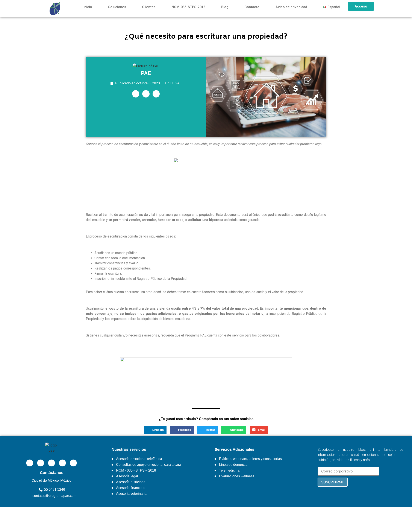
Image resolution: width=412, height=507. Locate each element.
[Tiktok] (73, 463)
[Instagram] (156, 93)
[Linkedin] (135, 93)
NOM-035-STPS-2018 (188, 7)
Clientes (149, 7)
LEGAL (176, 83)
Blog (225, 7)
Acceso (361, 6)
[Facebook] (146, 93)
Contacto (251, 7)
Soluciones (117, 7)
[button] (155, 430)
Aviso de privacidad (291, 7)
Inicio (87, 7)
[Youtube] (62, 463)
